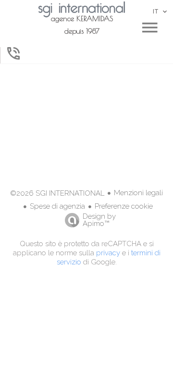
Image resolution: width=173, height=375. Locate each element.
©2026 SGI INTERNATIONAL (57, 193)
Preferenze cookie (124, 206)
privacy (108, 253)
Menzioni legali (138, 192)
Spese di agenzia (57, 206)
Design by (99, 219)
